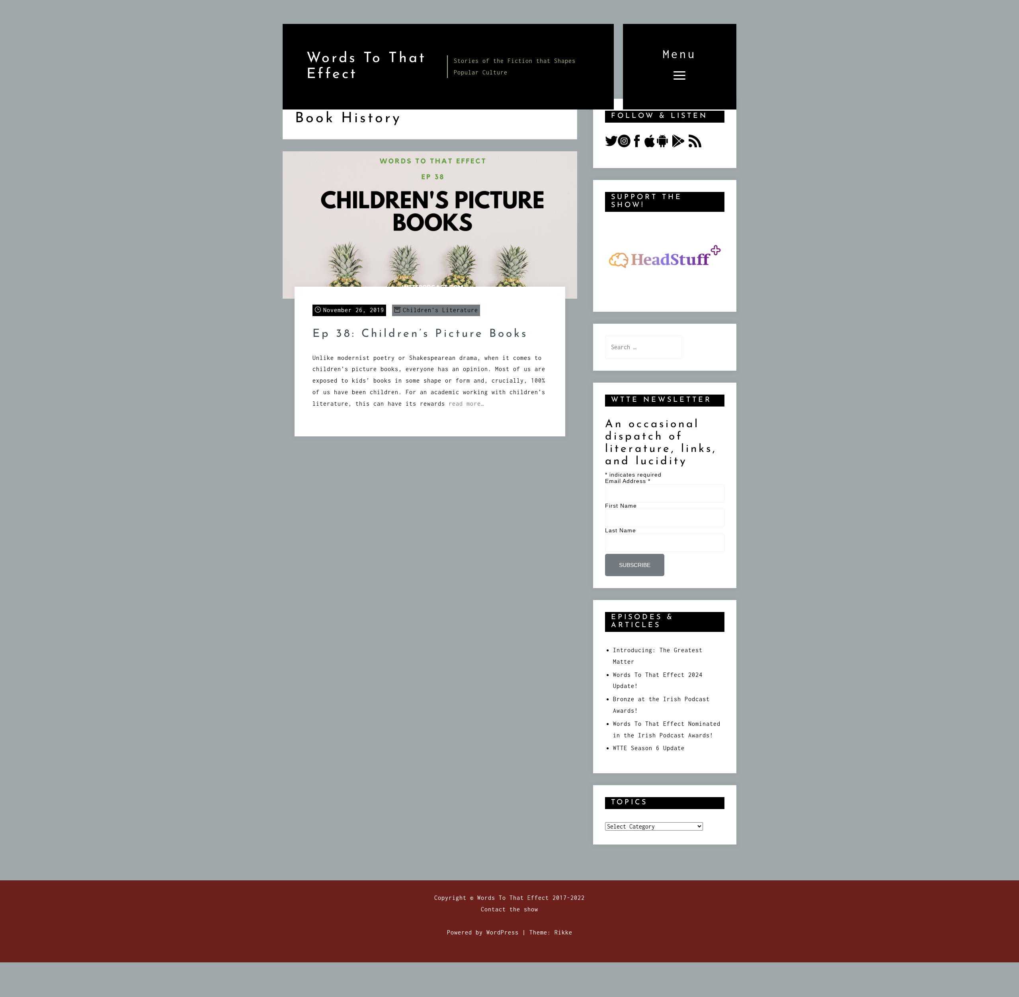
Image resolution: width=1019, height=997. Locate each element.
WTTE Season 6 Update (649, 748)
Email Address (627, 481)
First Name (621, 505)
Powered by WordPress (483, 932)
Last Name (620, 530)
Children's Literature (440, 310)
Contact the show (509, 909)
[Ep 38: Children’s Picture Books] (430, 224)
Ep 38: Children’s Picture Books (420, 334)
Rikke (563, 932)
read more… (466, 403)
